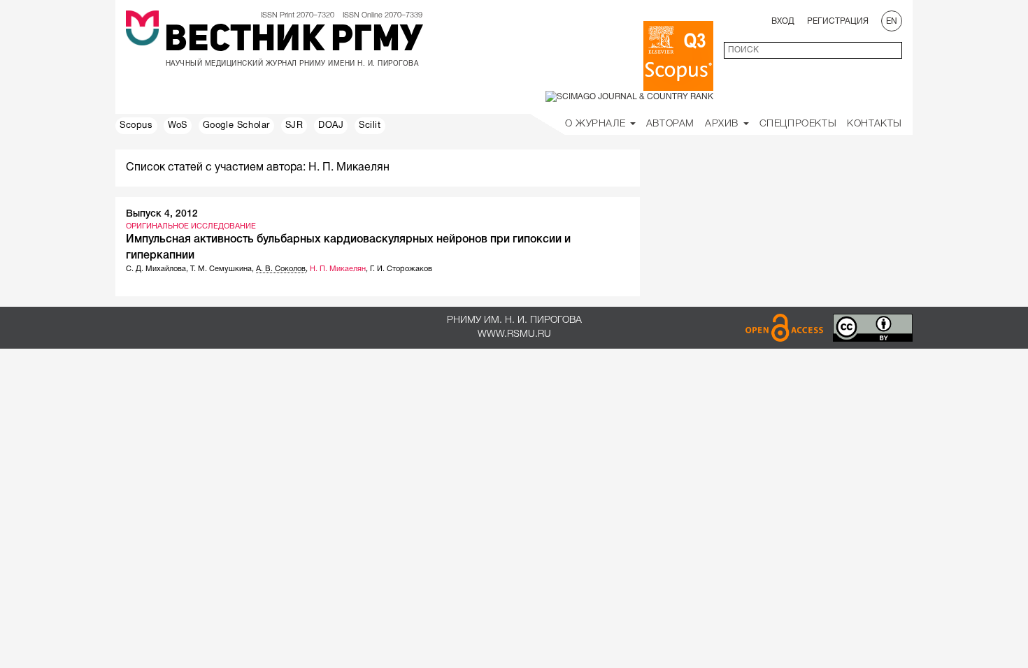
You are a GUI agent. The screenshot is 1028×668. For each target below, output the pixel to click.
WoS (177, 126)
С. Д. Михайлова (156, 269)
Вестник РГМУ (293, 41)
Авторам (670, 124)
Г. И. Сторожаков (401, 269)
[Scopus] (678, 56)
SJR (294, 126)
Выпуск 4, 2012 (162, 214)
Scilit (370, 126)
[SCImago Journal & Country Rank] (629, 97)
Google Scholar (236, 126)
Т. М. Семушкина (221, 269)
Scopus (136, 126)
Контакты (874, 124)
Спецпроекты (798, 124)
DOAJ (330, 126)
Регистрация (838, 21)
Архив (723, 124)
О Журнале (597, 124)
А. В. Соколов (281, 269)
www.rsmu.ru (514, 334)
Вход (782, 21)
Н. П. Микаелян (338, 269)
